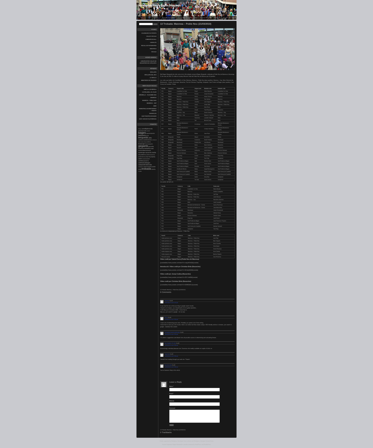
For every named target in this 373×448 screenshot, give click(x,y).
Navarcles (152, 113)
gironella (151, 146)
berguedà (143, 137)
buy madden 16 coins (170, 343)
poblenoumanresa (150, 154)
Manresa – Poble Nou (149, 100)
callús (150, 138)
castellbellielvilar (147, 140)
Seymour (167, 300)
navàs (154, 152)
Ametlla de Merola (150, 89)
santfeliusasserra (143, 160)
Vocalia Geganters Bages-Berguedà (159, 5)
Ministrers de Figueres (148, 80)
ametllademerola (147, 128)
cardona (140, 140)
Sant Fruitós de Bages (149, 116)
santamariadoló (146, 158)
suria (139, 169)
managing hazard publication (172, 332)
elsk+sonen (141, 141)
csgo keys (167, 354)
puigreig (153, 156)
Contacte (232, 18)
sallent (140, 158)
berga (147, 135)
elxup (145, 141)
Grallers (153, 72)
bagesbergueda (150, 133)
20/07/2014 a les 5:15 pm (171, 302)
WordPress (198, 444)
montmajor (141, 152)
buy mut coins (168, 365)
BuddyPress (207, 444)
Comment (172, 408)
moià (151, 148)
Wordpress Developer (177, 441)
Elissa (166, 317)
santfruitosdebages (144, 163)
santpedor (140, 166)
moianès (147, 148)
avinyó (148, 130)
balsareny (142, 135)
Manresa (153, 97)
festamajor (141, 144)
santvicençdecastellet (149, 166)
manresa (141, 148)
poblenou (143, 154)
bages (142, 132)
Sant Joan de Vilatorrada (147, 119)
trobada (146, 168)
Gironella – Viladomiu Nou (147, 95)
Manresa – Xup (151, 103)
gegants (143, 146)
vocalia (140, 171)
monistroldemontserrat (144, 150)
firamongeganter (149, 144)
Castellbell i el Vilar (149, 92)
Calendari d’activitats (168, 18)
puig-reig (148, 156)
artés (145, 131)
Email (171, 393)
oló (139, 154)
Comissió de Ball (192, 18)
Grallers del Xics (150, 75)
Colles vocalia (181, 18)
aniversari (141, 131)
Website (171, 401)
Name (171, 386)
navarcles (148, 152)
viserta (153, 169)
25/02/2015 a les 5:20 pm (171, 334)
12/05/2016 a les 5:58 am (171, 345)
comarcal (154, 139)
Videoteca (217, 18)
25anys (140, 128)
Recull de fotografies (206, 18)
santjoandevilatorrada (145, 164)
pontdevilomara (141, 156)
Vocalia (225, 18)
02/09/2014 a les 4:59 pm (171, 319)
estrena (149, 142)
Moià (154, 106)
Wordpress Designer (199, 441)
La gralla (153, 77)
